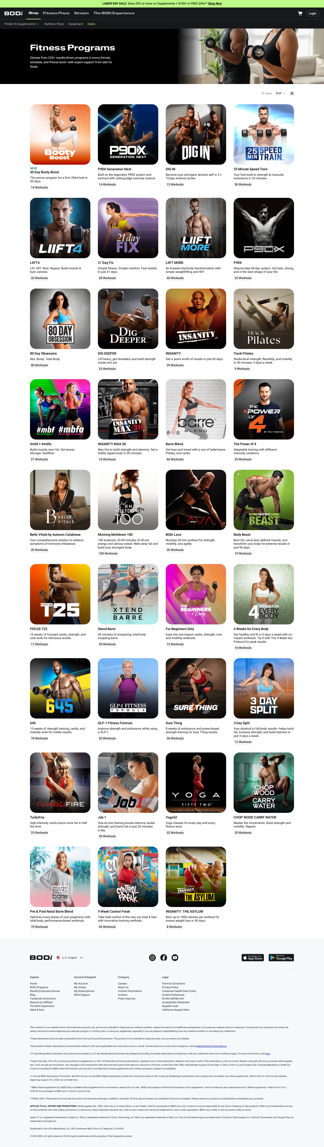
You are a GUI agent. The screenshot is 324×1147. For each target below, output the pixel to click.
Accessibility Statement (176, 1002)
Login (312, 13)
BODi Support (82, 995)
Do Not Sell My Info (173, 999)
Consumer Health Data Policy (179, 991)
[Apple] (253, 957)
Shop (33, 13)
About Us (123, 987)
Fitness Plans (56, 13)
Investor (123, 995)
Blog (32, 995)
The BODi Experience (114, 13)
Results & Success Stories (45, 991)
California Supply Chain (176, 1010)
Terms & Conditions (173, 984)
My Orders (80, 987)
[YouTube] (175, 957)
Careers (122, 984)
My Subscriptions (84, 991)
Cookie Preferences (173, 995)
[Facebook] (163, 957)
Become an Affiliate (41, 1002)
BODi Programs (39, 987)
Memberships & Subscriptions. (211, 1046)
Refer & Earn (37, 1010)
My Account (81, 984)
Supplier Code (170, 1006)
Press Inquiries (126, 999)
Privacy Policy (170, 987)
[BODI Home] (13, 13)
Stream (81, 13)
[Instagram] (152, 957)
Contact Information (130, 991)
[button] (281, 93)
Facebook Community (43, 999)
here (268, 1053)
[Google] (281, 957)
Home (33, 984)
